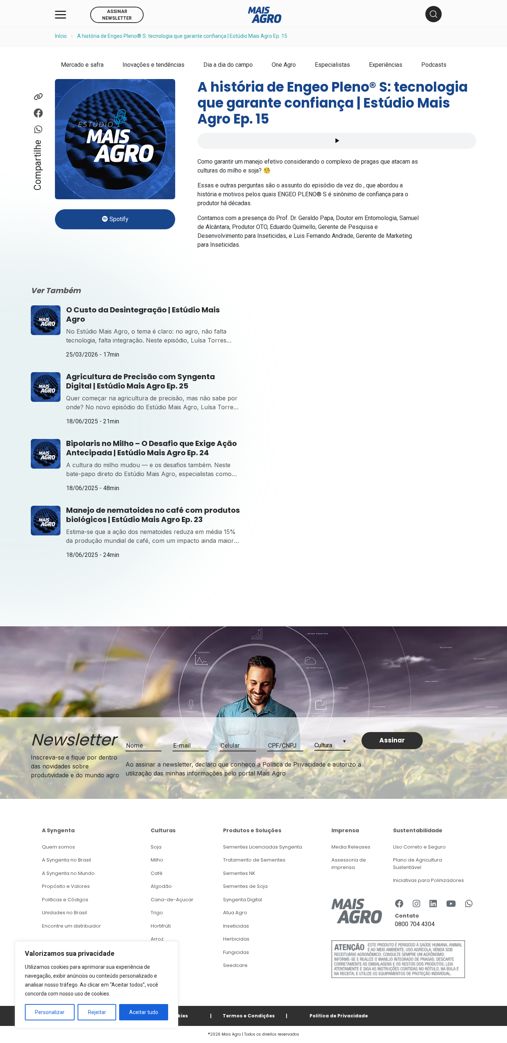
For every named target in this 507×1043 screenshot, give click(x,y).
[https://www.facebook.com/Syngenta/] (399, 904)
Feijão (158, 952)
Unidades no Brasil (64, 912)
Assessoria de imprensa (348, 863)
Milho (157, 859)
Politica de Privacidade (339, 1016)
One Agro (284, 64)
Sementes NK (239, 873)
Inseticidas (236, 925)
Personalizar (50, 1012)
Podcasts (434, 64)
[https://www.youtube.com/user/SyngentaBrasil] (451, 904)
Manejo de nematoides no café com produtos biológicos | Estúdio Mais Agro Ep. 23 (153, 515)
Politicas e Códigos (65, 899)
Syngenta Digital (242, 899)
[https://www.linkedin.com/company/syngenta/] (433, 904)
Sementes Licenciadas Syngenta (262, 846)
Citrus (157, 965)
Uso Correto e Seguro (419, 846)
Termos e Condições (249, 1016)
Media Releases (350, 846)
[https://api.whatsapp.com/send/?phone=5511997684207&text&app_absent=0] (468, 904)
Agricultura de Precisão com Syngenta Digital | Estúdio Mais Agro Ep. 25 (140, 381)
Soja (156, 846)
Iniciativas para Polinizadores (428, 880)
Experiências (385, 64)
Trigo (157, 912)
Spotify (118, 219)
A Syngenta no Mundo (68, 873)
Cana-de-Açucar (172, 899)
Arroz (157, 938)
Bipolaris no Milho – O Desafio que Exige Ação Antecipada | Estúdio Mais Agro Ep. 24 (151, 448)
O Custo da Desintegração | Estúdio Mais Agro (143, 314)
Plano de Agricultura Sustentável (417, 863)
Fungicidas (236, 952)
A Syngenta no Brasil (66, 859)
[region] (96, 984)
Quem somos (58, 846)
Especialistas (332, 64)
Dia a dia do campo (228, 64)
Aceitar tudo (143, 1012)
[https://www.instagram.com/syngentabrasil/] (416, 904)
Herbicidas (236, 938)
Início (61, 36)
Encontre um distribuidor (71, 925)
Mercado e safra (82, 64)
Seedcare (235, 965)
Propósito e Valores (66, 886)
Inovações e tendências (153, 64)
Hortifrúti (161, 925)
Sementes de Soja (245, 886)
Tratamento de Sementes (254, 859)
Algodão (161, 886)
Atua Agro (235, 912)
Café (157, 873)
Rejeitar (97, 1012)
